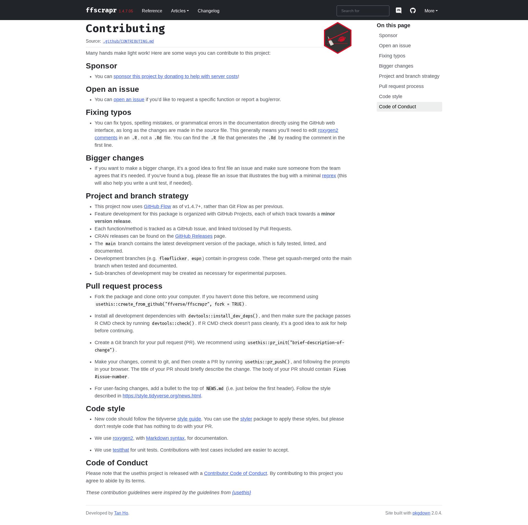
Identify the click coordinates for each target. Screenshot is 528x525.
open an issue (129, 99)
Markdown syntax (165, 438)
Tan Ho (121, 513)
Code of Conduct (397, 106)
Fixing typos (392, 56)
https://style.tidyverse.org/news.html (162, 396)
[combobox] (363, 10)
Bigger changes (396, 66)
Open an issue (395, 45)
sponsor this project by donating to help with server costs (176, 76)
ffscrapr (101, 10)
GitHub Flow (157, 206)
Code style (390, 96)
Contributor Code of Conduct (235, 473)
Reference (152, 11)
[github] (413, 10)
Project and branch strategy (409, 76)
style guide (189, 419)
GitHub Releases (194, 236)
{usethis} (241, 492)
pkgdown (421, 513)
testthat (121, 450)
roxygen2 (123, 438)
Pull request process (401, 86)
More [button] (430, 11)
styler (246, 419)
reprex (329, 175)
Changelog (208, 11)
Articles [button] (178, 11)
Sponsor (388, 35)
